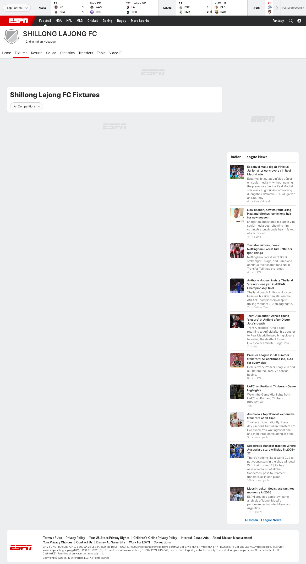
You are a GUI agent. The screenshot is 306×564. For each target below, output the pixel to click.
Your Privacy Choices (57, 542)
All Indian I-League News (263, 520)
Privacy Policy (75, 538)
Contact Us (84, 542)
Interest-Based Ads (195, 538)
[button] (291, 21)
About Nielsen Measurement (232, 538)
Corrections (162, 542)
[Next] (276, 8)
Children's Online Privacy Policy (155, 538)
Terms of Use (52, 538)
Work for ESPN (139, 542)
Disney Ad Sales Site (110, 542)
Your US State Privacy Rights (109, 538)
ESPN (18, 21)
